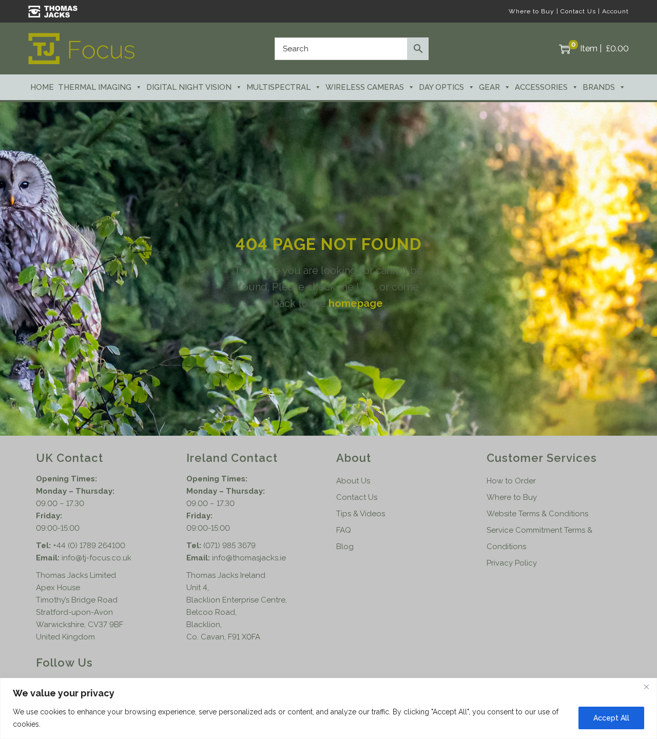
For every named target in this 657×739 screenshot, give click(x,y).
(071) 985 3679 (229, 545)
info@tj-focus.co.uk (96, 557)
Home (42, 87)
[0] (564, 48)
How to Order (511, 480)
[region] (328, 708)
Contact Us (578, 11)
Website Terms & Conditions (537, 513)
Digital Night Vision (188, 87)
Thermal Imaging (94, 87)
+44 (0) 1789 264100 (89, 545)
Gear (489, 87)
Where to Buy (531, 11)
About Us (353, 480)
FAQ (343, 530)
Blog (345, 546)
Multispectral (278, 87)
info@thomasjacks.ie (249, 557)
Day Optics (441, 87)
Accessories (541, 87)
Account (615, 11)
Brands (599, 87)
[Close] (646, 686)
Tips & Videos (360, 513)
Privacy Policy (512, 563)
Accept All (611, 718)
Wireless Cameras (364, 87)
